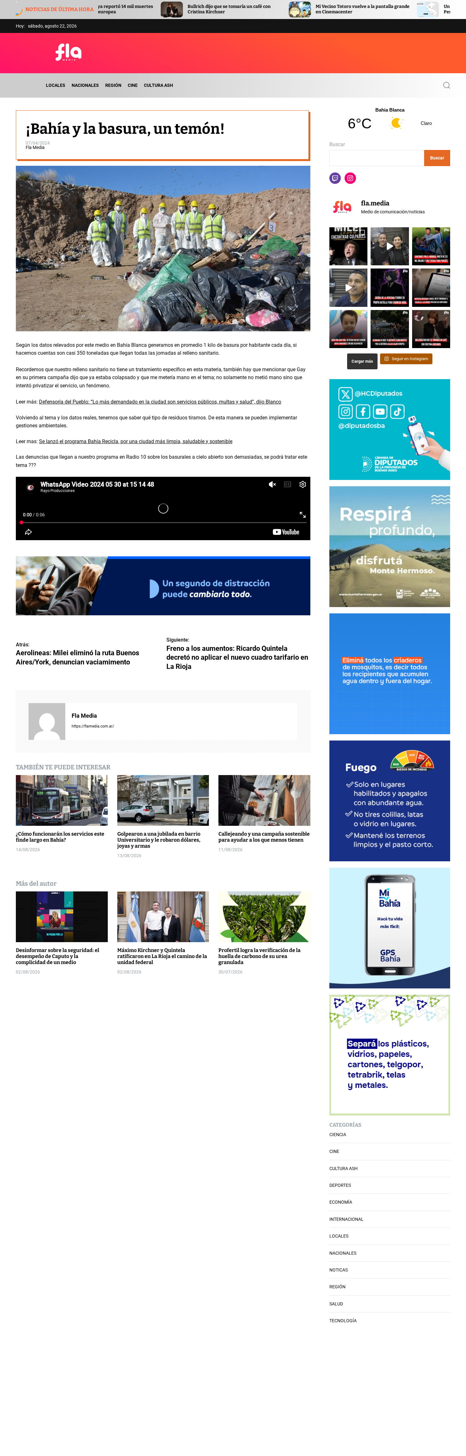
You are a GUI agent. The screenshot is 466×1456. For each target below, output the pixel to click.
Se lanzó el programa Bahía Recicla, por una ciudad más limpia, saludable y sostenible (135, 441)
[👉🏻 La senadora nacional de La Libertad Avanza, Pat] (431, 329)
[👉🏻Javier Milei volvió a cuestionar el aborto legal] (348, 246)
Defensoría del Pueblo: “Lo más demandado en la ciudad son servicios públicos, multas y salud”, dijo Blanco (160, 401)
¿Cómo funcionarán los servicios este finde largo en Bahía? (60, 837)
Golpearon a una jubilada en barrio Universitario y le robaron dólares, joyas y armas (158, 840)
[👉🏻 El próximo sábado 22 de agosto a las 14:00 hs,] (390, 288)
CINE (133, 85)
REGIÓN (113, 85)
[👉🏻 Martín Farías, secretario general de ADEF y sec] (348, 288)
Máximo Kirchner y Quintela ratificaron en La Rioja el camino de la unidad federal (162, 956)
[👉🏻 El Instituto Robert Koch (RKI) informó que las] (390, 329)
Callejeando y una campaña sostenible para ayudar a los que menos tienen (264, 837)
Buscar (337, 144)
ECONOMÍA (340, 1202)
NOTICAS (338, 1269)
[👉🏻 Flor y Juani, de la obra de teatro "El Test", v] (390, 246)
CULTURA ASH (158, 85)
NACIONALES (85, 85)
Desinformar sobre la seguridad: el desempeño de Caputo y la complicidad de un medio (57, 956)
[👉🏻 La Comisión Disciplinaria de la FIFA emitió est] (431, 246)
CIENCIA (337, 1134)
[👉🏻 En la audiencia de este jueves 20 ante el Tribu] (348, 329)
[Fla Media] (47, 721)
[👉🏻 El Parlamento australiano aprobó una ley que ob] (431, 288)
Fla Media (35, 147)
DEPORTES (340, 1185)
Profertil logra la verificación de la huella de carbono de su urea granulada (259, 956)
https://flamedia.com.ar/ (93, 726)
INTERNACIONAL (346, 1219)
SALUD (336, 1303)
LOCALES (55, 85)
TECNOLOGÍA (343, 1320)
